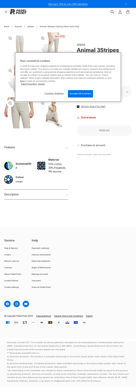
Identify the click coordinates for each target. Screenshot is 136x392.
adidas (30, 26)
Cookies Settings (54, 93)
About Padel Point (12, 274)
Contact (8, 267)
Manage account (40, 274)
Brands (18, 26)
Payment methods (40, 248)
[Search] (112, 12)
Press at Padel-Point (41, 287)
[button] (6, 12)
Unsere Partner (11, 280)
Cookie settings (11, 287)
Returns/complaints (41, 261)
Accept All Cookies (80, 93)
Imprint (89, 316)
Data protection (43, 316)
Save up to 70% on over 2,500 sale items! (68, 4)
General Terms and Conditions (68, 316)
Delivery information (41, 254)
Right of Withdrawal (41, 267)
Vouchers (36, 280)
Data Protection (29, 84)
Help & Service (11, 248)
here (22, 81)
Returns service (11, 261)
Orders (7, 254)
